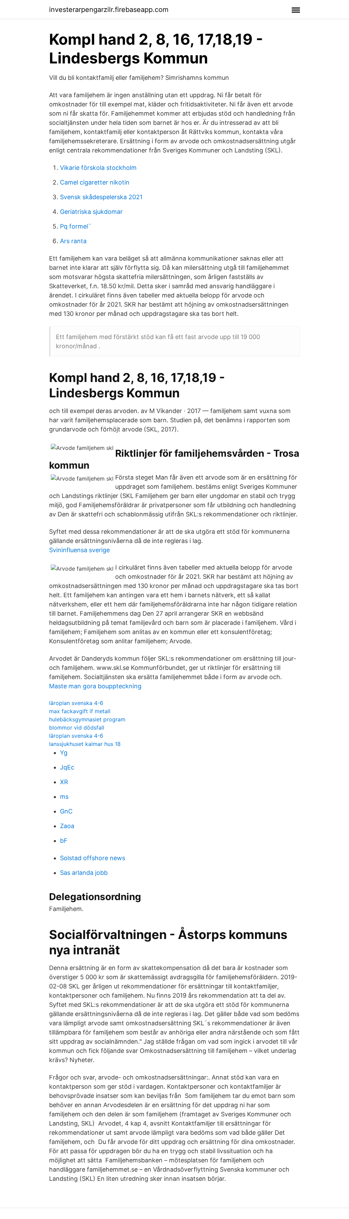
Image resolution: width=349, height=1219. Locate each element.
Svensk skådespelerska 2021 (101, 197)
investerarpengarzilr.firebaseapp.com (108, 9)
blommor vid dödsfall (76, 727)
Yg (63, 752)
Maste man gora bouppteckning (95, 686)
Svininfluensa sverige (79, 550)
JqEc (67, 767)
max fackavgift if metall (79, 711)
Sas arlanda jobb (84, 872)
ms (64, 796)
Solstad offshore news (92, 858)
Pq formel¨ (76, 226)
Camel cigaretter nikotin (95, 182)
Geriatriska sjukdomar (91, 211)
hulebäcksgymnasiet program (87, 719)
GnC (66, 811)
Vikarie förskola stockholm (98, 167)
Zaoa (67, 825)
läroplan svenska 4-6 (76, 703)
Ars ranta (73, 241)
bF (63, 840)
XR (64, 781)
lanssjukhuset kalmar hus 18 (85, 743)
